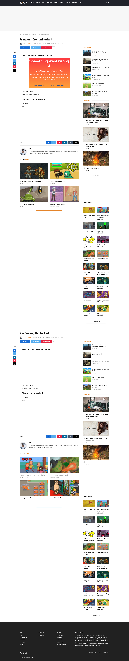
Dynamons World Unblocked (87, 315)
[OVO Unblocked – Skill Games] (89, 210)
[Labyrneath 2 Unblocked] (103, 225)
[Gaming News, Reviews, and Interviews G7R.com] (23, 3)
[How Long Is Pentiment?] (96, 158)
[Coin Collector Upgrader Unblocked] (89, 239)
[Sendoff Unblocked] (89, 225)
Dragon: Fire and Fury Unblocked (103, 301)
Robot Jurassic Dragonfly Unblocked (88, 301)
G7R (25, 43)
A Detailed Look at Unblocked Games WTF (99, 92)
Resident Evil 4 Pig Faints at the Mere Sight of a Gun (100, 60)
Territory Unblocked (102, 259)
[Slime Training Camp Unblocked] (89, 253)
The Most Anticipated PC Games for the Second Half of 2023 (97, 121)
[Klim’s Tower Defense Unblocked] (103, 239)
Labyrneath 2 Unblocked (100, 232)
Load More (95, 321)
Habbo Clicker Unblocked (86, 273)
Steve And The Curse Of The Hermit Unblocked (103, 217)
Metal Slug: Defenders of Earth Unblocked (31, 181)
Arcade (29, 337)
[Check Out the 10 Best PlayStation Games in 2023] (87, 53)
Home (32, 3)
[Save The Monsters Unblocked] (103, 280)
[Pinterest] (14, 66)
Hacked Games (40, 3)
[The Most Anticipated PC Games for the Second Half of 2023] (96, 110)
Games (62, 3)
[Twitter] (14, 60)
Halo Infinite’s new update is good (100, 67)
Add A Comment (49, 212)
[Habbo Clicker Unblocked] (89, 266)
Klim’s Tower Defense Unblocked (103, 246)
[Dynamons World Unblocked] (89, 308)
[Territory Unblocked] (103, 253)
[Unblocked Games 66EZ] (87, 85)
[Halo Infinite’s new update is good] (87, 69)
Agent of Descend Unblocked (58, 204)
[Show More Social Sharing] (53, 47)
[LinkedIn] (14, 63)
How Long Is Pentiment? (92, 168)
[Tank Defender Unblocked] (34, 194)
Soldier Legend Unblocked (57, 181)
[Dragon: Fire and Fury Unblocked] (103, 294)
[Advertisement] (64, 18)
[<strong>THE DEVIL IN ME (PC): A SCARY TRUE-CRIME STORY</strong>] (96, 134)
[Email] (14, 70)
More (80, 3)
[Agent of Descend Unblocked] (64, 194)
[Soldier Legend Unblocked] (64, 171)
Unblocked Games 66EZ (98, 83)
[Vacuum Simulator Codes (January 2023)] (87, 77)
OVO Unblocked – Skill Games (89, 216)
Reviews (74, 3)
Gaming (56, 3)
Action (29, 44)
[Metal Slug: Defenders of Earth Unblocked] (34, 171)
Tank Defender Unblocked (27, 204)
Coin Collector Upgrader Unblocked (88, 246)
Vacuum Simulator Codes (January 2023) (100, 76)
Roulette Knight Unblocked (87, 287)
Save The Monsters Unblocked (102, 287)
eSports (49, 3)
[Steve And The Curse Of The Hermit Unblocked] (103, 210)
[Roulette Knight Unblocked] (89, 280)
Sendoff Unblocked (88, 231)
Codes (68, 3)
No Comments (47, 43)
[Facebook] (14, 56)
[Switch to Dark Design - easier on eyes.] (106, 2)
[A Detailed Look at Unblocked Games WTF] (87, 93)
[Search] (108, 3)
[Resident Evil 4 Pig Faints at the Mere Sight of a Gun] (87, 61)
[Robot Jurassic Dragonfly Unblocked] (89, 294)
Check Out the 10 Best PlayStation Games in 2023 (99, 52)
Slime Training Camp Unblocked (88, 260)
